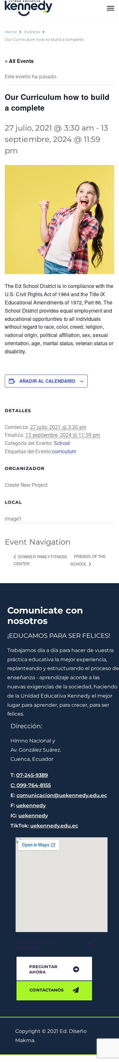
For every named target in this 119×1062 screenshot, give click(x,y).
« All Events (19, 60)
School (62, 443)
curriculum (64, 452)
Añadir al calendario (47, 381)
